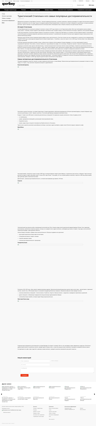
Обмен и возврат (16, 1)
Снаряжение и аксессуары (85, 9)
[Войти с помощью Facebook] (59, 361)
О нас (3, 1)
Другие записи (6, 384)
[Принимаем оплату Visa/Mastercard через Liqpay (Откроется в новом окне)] (11, 410)
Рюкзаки (23, 9)
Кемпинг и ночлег (35, 9)
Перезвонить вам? (80, 5)
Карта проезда (83, 409)
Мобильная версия (6, 412)
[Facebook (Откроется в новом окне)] (35, 1)
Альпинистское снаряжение (65, 9)
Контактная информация (25, 1)
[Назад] (1, 394)
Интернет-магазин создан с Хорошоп (8, 423)
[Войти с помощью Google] (61, 361)
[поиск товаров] (71, 6)
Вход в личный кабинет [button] (53, 408)
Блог (32, 1)
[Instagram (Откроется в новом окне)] (34, 1)
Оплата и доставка (8, 1)
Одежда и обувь (49, 9)
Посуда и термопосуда (10, 9)
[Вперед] (94, 394)
